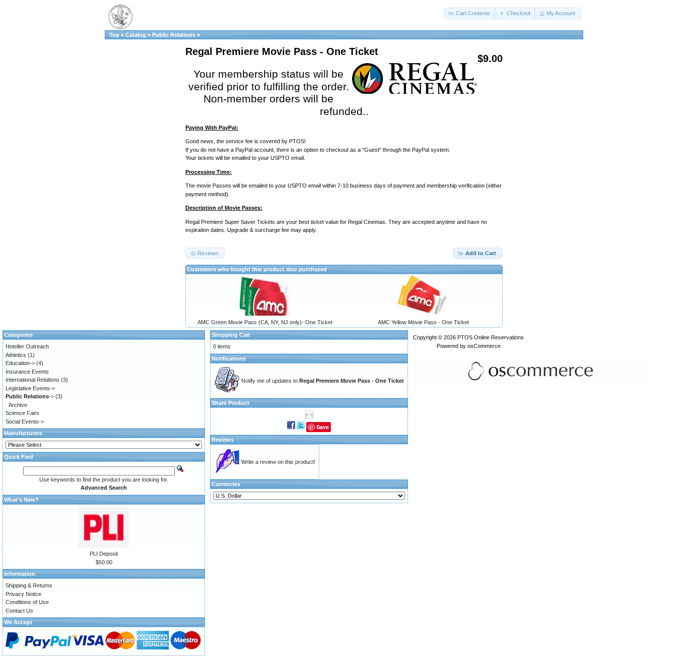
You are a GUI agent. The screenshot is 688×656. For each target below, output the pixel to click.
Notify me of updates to (322, 381)
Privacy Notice (23, 594)
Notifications (229, 358)
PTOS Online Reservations (490, 337)
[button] (470, 13)
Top (114, 35)
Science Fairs (22, 413)
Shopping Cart (231, 335)
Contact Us (19, 611)
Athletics (16, 355)
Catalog (135, 35)
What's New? (21, 500)
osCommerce (484, 346)
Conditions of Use (27, 602)
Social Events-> (25, 422)
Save (322, 427)
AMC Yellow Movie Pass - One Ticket (423, 322)
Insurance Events (27, 372)
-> (30, 396)
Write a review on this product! (278, 462)
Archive (18, 405)
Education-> (20, 363)
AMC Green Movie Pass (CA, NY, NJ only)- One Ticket (264, 322)
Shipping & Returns (29, 585)
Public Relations (173, 35)
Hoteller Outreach (27, 346)
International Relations (32, 380)
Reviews (223, 440)
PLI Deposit (104, 554)
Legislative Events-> (30, 388)
